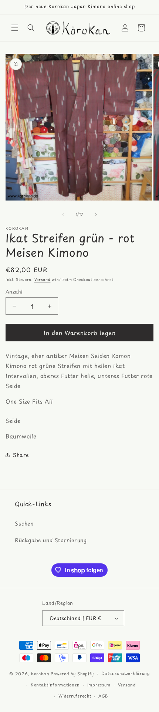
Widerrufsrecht (74, 696)
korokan (40, 673)
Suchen (24, 523)
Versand (42, 279)
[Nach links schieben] (63, 214)
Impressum (99, 685)
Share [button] (21, 455)
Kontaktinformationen (55, 685)
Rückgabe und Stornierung (51, 540)
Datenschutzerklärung (125, 673)
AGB (103, 696)
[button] (15, 28)
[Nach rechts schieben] (96, 214)
